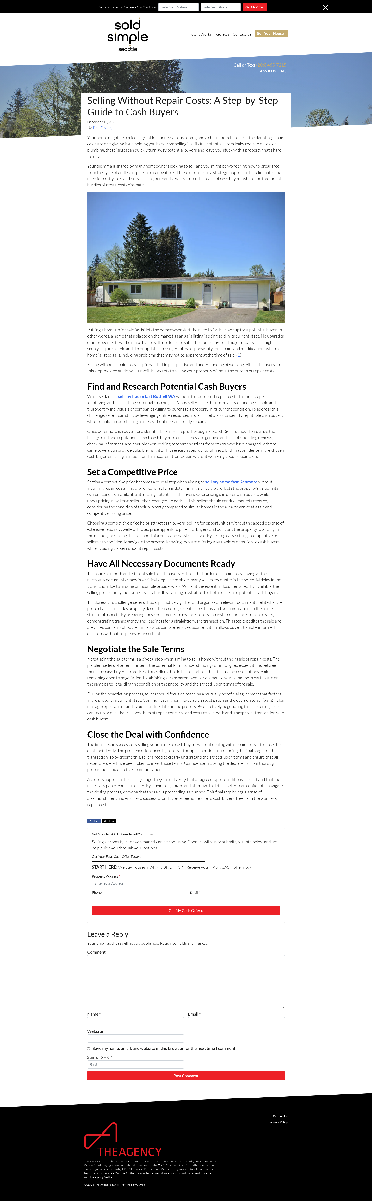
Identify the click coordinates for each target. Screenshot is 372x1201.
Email (195, 892)
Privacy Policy (279, 1122)
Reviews (222, 34)
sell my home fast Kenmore (231, 481)
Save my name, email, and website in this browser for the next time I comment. (164, 1048)
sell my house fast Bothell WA (146, 396)
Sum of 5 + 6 (99, 1057)
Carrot (140, 1184)
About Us (268, 70)
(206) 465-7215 (271, 65)
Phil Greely (103, 127)
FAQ (282, 70)
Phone (97, 892)
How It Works (200, 34)
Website (95, 1031)
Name (94, 1014)
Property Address (106, 876)
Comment (97, 952)
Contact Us (242, 34)
